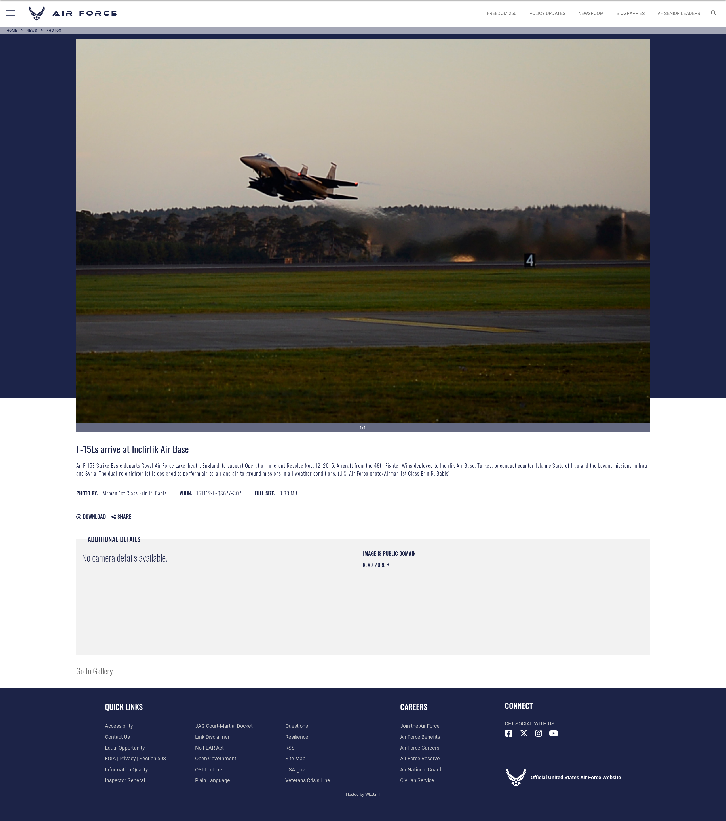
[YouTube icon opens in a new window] (553, 733)
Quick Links (124, 706)
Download (93, 516)
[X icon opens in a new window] (524, 733)
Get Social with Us (529, 724)
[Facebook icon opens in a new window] (509, 733)
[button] (9, 13)
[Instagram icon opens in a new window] (539, 733)
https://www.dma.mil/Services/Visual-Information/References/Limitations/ (429, 593)
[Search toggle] (714, 13)
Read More (375, 565)
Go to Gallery (94, 670)
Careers (413, 706)
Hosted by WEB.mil (363, 794)
